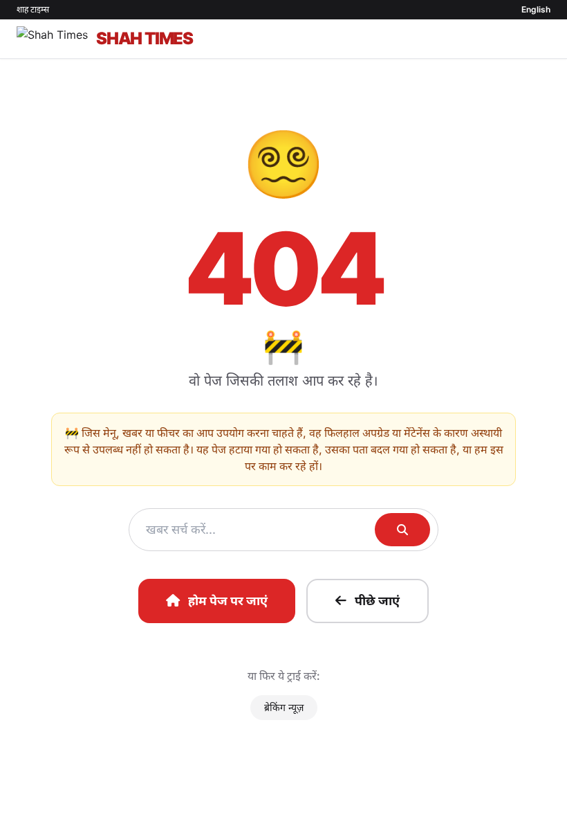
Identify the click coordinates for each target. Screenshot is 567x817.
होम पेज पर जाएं (228, 600)
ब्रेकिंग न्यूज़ (284, 707)
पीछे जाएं (377, 600)
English (535, 9)
